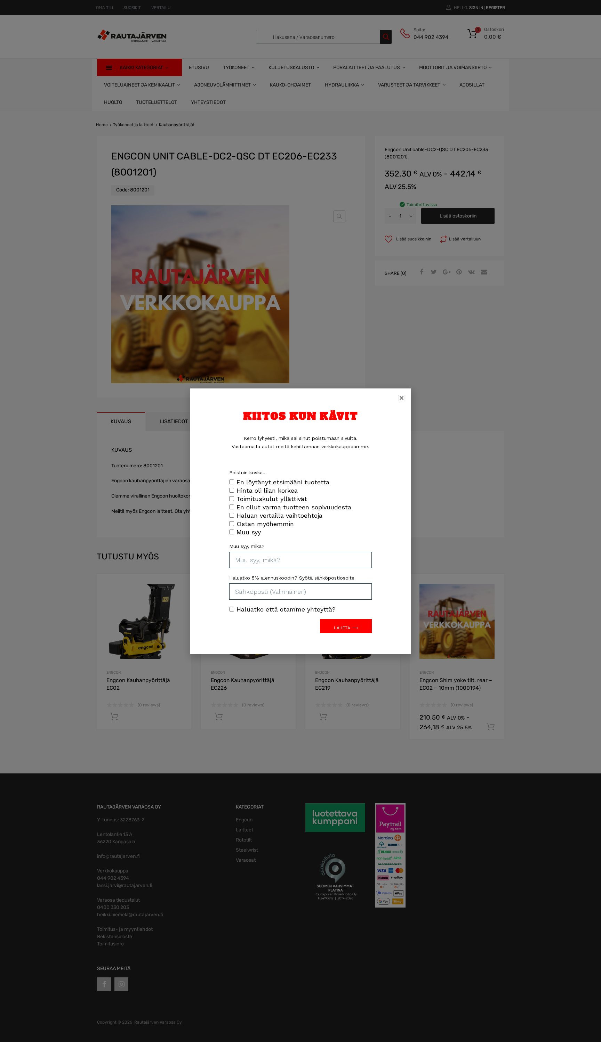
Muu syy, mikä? (247, 546)
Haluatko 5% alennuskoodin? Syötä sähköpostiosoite (291, 578)
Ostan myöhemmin (265, 523)
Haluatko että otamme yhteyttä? (286, 609)
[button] (401, 398)
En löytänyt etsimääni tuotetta (283, 482)
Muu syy (249, 532)
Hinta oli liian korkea (267, 490)
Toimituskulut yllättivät (272, 498)
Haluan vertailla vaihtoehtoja (279, 515)
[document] (300, 521)
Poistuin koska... (248, 472)
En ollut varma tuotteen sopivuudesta (294, 507)
